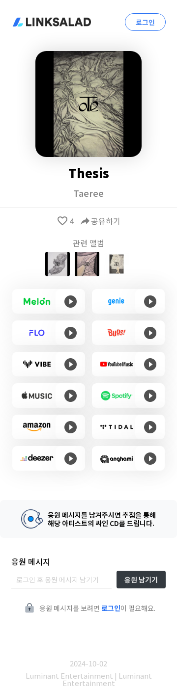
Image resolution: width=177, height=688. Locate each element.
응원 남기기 (141, 579)
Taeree (88, 192)
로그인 (145, 22)
